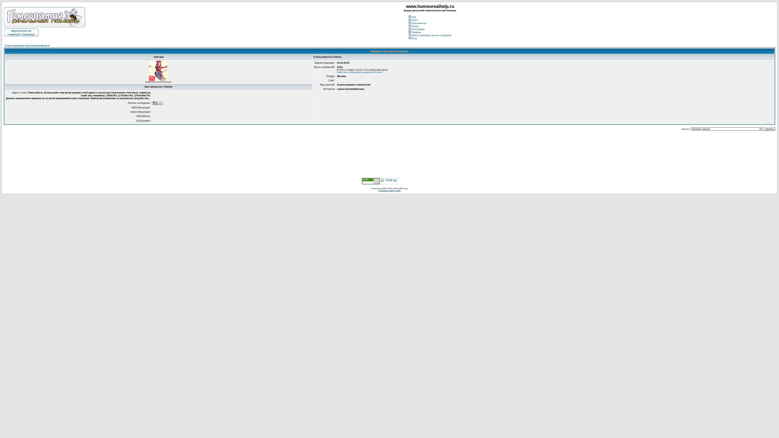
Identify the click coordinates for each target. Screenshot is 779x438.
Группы (415, 26)
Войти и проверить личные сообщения (431, 35)
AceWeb (397, 191)
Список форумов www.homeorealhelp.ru (27, 45)
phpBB (383, 188)
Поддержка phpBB (385, 191)
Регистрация (418, 29)
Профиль (416, 32)
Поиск (415, 20)
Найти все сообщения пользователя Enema (359, 72)
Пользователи (419, 23)
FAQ (414, 17)
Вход (414, 38)
